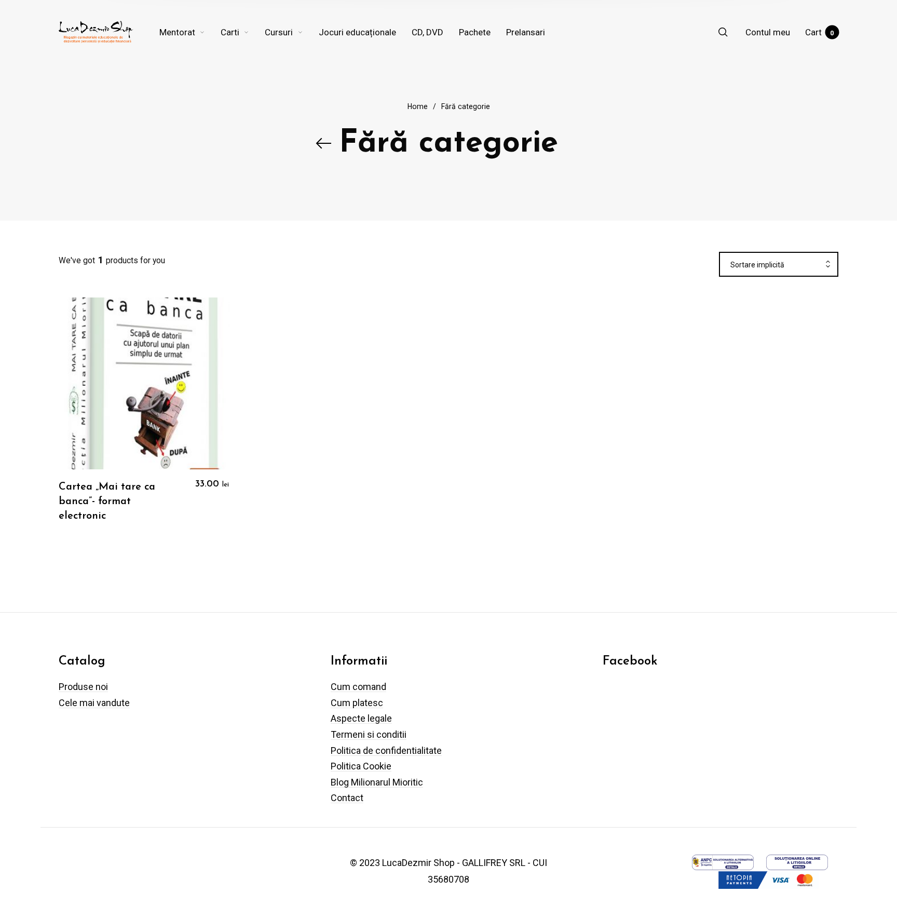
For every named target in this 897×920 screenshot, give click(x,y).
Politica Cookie (361, 766)
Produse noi (83, 686)
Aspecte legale (361, 718)
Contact (347, 797)
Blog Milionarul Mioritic (377, 782)
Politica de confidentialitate (386, 750)
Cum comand (358, 686)
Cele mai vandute (94, 702)
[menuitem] (190, 32)
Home (417, 106)
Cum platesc (357, 702)
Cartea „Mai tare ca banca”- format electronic (107, 501)
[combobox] (778, 265)
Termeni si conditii (368, 734)
